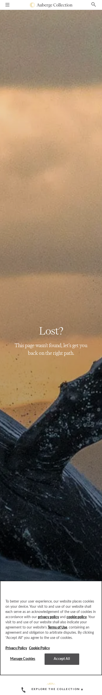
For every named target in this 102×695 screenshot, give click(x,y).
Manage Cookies (22, 659)
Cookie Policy (39, 648)
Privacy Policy (16, 648)
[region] (51, 628)
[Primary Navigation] (7, 5)
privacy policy (48, 617)
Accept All (62, 659)
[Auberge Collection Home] (51, 5)
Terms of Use (57, 627)
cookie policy (77, 617)
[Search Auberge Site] (93, 4)
